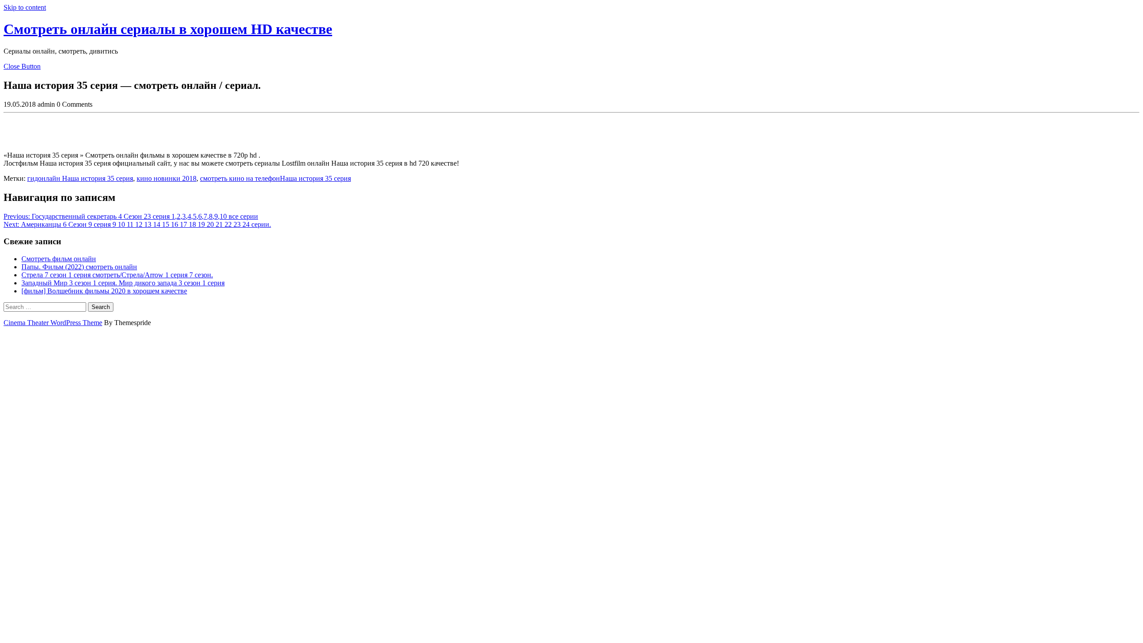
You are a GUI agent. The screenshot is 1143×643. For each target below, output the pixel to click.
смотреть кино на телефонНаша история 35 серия (275, 178)
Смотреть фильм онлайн (58, 259)
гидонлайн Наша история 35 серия (80, 178)
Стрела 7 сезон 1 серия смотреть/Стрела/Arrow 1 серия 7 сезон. (117, 275)
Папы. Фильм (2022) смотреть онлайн (79, 267)
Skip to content (25, 7)
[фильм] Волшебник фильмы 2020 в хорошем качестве (104, 291)
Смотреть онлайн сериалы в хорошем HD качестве (168, 29)
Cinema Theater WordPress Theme (53, 322)
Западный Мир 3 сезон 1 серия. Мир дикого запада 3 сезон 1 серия (123, 283)
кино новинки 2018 (166, 178)
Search (101, 307)
